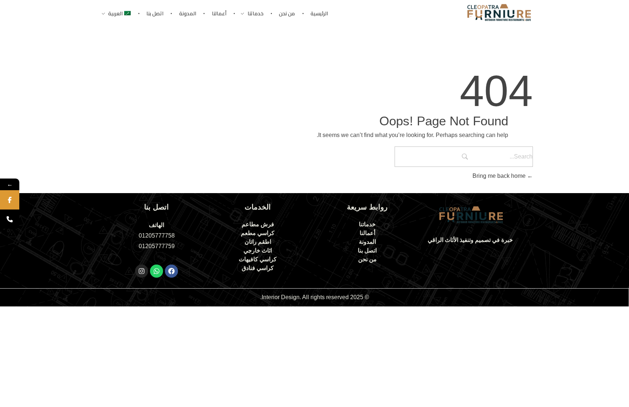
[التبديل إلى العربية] (318, 314)
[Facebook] (171, 271)
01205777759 (157, 246)
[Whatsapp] (156, 271)
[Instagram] (141, 271)
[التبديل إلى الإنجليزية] (310, 314)
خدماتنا (367, 224)
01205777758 (157, 235)
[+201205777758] (9, 219)
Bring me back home (499, 176)
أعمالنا (367, 233)
